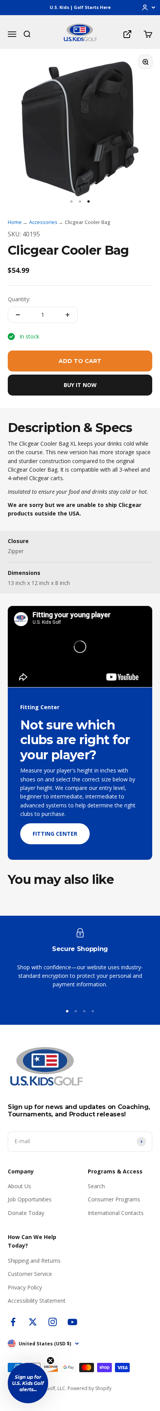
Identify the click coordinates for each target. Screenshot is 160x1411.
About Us (19, 1186)
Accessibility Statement (37, 1300)
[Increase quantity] (67, 315)
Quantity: (19, 299)
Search (96, 1186)
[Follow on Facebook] (13, 1322)
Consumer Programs (114, 1199)
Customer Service (30, 1273)
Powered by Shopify (89, 1388)
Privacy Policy (25, 1287)
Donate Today (26, 1213)
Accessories (43, 222)
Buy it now (80, 385)
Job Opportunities (30, 1199)
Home (15, 222)
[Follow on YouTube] (72, 1322)
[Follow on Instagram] (52, 1322)
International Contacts (116, 1213)
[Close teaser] (50, 1360)
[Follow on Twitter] (33, 1322)
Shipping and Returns (34, 1260)
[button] (28, 1383)
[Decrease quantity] (18, 315)
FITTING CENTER (55, 833)
